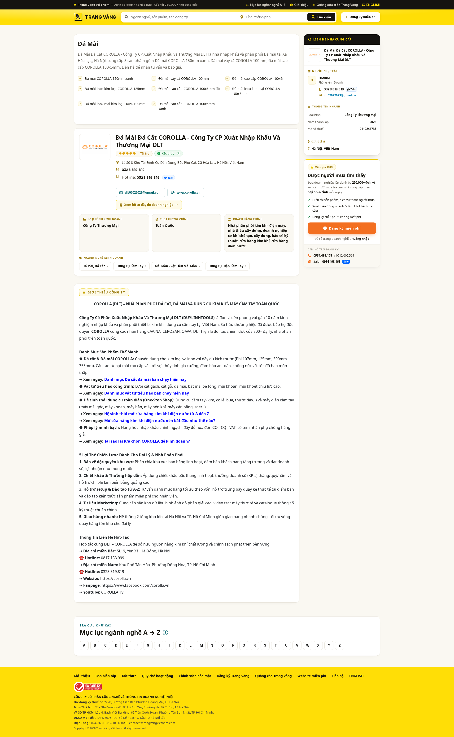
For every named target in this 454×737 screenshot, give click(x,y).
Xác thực (129, 676)
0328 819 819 (133, 170)
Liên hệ (338, 676)
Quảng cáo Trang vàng (273, 676)
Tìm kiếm (324, 17)
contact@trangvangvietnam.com (152, 723)
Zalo (170, 177)
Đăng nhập (361, 239)
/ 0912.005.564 (334, 255)
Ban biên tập (106, 676)
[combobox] (183, 17)
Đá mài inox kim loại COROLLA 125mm (115, 88)
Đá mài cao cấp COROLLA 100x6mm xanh (186, 106)
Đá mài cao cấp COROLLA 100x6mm (260, 78)
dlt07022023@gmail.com (341, 95)
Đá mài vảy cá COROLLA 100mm (183, 78)
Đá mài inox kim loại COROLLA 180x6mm (256, 91)
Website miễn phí (311, 676)
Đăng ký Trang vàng (233, 676)
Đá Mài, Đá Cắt (94, 266)
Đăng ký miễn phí (362, 17)
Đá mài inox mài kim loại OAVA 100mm (115, 104)
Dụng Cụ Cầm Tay (130, 266)
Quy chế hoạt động (157, 676)
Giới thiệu (301, 5)
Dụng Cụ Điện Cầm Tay (226, 266)
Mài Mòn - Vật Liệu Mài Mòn (176, 266)
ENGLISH (373, 5)
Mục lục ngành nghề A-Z (268, 5)
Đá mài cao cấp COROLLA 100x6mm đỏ (189, 88)
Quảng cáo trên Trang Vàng (337, 5)
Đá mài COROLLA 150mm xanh (109, 78)
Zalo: (331, 261)
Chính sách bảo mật (195, 676)
